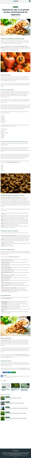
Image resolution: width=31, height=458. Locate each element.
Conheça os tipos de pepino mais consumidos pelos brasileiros (15, 389)
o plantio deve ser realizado (20, 354)
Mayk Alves (12, 16)
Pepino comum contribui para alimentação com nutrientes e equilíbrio (24, 389)
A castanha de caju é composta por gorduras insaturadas (10, 197)
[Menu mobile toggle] (1, 1)
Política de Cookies (15, 451)
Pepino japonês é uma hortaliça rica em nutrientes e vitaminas (6, 389)
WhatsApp (14, 372)
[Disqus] (15, 432)
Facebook (5, 372)
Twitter (10, 372)
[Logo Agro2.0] (15, 1)
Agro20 (1, 3)
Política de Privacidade (15, 450)
